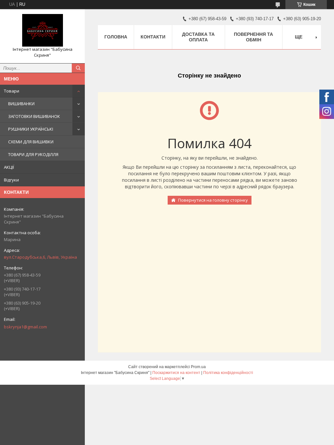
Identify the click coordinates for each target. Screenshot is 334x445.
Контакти (153, 36)
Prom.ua (198, 367)
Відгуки (11, 180)
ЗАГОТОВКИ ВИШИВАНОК (34, 116)
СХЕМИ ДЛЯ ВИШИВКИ (30, 142)
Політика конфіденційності (228, 372)
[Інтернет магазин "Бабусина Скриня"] (42, 30)
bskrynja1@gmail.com (25, 327)
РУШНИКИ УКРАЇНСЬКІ (30, 129)
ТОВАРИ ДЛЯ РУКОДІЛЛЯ (33, 154)
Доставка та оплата (198, 37)
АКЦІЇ (9, 167)
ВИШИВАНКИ (21, 104)
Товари (11, 91)
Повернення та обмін (253, 37)
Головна (115, 36)
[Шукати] (78, 68)
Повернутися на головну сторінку (213, 200)
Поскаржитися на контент (176, 372)
